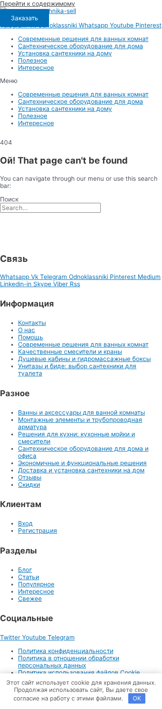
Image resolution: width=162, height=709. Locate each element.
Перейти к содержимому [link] (37, 3)
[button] (81, 80)
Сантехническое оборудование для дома (80, 46)
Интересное (36, 67)
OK (137, 698)
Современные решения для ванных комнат (83, 38)
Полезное (32, 60)
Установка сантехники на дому (65, 53)
